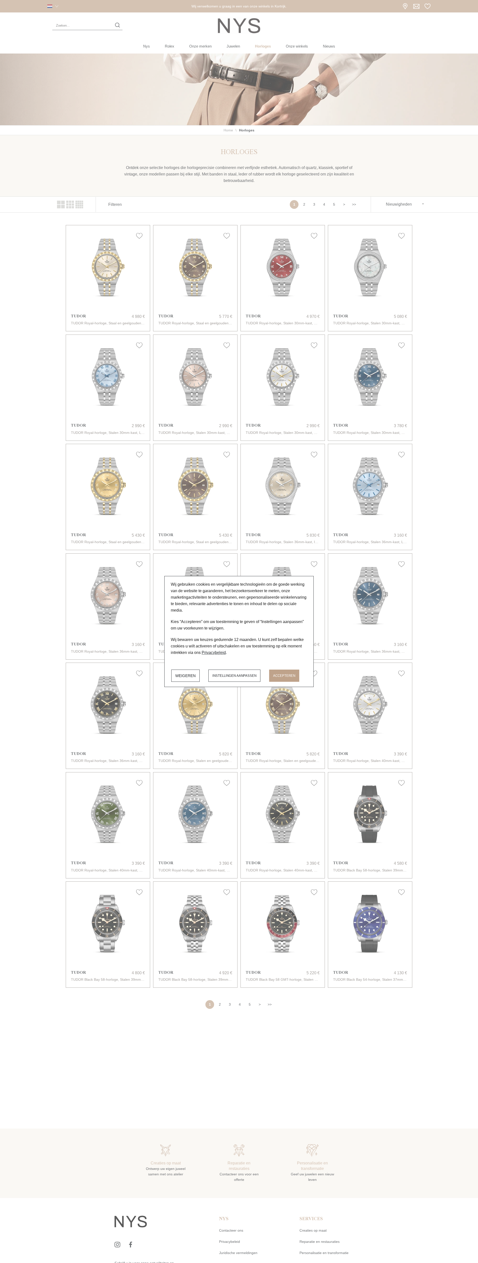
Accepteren (284, 676)
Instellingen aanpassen (234, 676)
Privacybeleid (214, 652)
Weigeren (185, 676)
